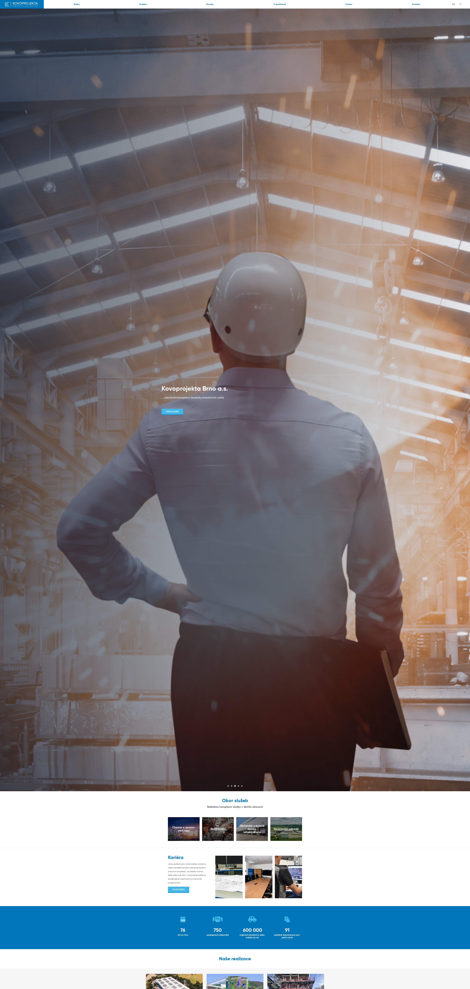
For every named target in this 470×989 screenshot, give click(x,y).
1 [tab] (228, 786)
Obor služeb (172, 411)
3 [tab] (235, 786)
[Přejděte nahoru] (464, 983)
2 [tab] (231, 786)
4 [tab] (238, 786)
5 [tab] (242, 786)
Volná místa (178, 889)
